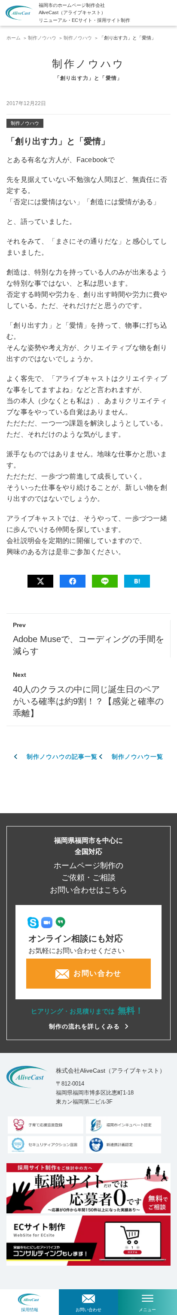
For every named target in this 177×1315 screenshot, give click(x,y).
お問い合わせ (88, 1309)
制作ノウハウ (42, 37)
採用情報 (29, 1309)
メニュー (147, 1309)
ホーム (13, 37)
